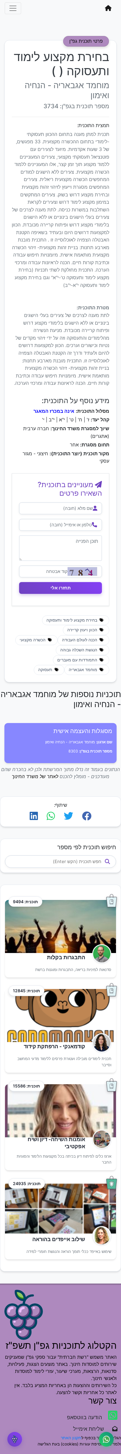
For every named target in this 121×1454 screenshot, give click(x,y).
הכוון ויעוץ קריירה (82, 629)
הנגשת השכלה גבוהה (79, 650)
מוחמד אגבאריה (83, 669)
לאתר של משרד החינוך (35, 776)
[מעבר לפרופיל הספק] (100, 953)
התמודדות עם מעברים (77, 660)
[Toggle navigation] (13, 8)
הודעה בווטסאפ (85, 1417)
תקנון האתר (71, 1437)
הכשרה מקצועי (33, 640)
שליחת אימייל (91, 1429)
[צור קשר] (106, 1439)
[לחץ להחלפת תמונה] (82, 571)
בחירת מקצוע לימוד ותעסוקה (72, 620)
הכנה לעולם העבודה (80, 640)
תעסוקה (45, 669)
